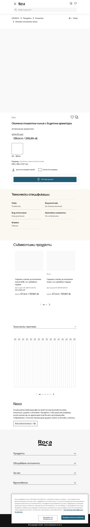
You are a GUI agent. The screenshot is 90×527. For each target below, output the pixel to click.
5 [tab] (50, 394)
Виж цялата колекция (23, 423)
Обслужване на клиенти (26, 463)
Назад (75, 18)
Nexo (49, 274)
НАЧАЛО (15, 18)
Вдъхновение (20, 482)
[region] (49, 508)
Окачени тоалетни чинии (26, 22)
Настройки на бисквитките (48, 518)
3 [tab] (45, 394)
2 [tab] (42, 394)
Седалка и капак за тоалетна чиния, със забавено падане (60, 280)
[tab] (45, 326)
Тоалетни (39, 18)
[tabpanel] (29, 275)
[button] (15, 10)
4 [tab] (48, 394)
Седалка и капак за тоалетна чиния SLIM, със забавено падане (28, 281)
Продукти (27, 18)
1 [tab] (40, 394)
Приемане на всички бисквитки (73, 517)
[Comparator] (71, 3)
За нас (16, 473)
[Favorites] (75, 3)
